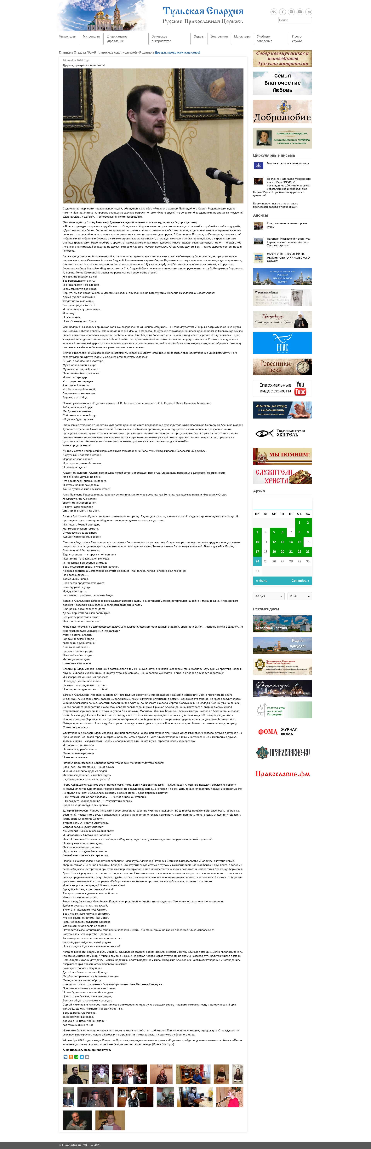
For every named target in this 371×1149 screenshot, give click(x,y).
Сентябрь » (300, 580)
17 (257, 551)
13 (282, 542)
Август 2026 (283, 503)
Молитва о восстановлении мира (288, 163)
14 (291, 542)
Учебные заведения (264, 39)
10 (257, 542)
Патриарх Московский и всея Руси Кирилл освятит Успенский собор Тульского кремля (289, 242)
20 (282, 551)
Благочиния (219, 36)
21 (291, 551)
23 (308, 551)
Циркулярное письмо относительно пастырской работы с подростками (275, 205)
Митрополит (91, 36)
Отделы (199, 36)
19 (274, 551)
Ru (308, 12)
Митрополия (68, 36)
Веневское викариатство (161, 39)
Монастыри (242, 36)
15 (299, 542)
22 (299, 551)
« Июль (261, 580)
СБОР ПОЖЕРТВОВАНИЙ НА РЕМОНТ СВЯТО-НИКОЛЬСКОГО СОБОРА (288, 257)
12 (274, 542)
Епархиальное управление (117, 39)
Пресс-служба (297, 39)
